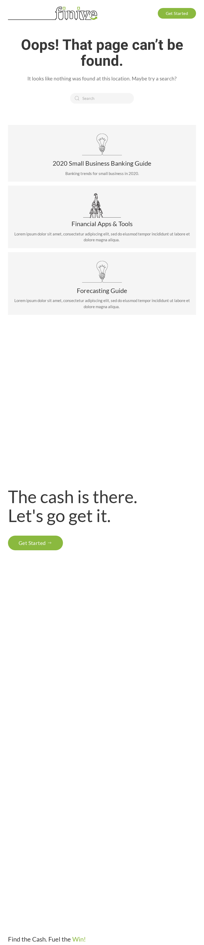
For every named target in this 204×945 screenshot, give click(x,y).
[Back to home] (53, 13)
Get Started (32, 543)
